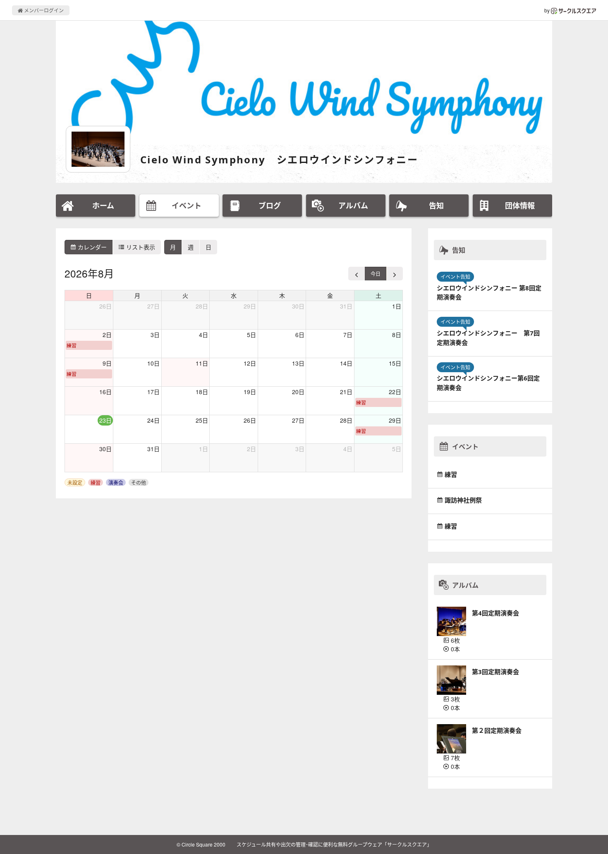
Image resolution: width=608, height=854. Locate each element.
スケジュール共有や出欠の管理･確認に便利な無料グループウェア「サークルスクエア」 (334, 844)
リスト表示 (139, 247)
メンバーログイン (43, 10)
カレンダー (91, 247)
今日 (376, 273)
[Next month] (394, 273)
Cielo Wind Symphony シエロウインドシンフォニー (279, 159)
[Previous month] (356, 273)
